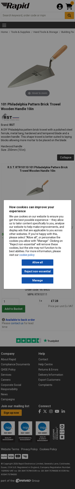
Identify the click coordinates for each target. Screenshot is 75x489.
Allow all (37, 262)
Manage (37, 280)
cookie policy (27, 254)
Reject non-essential (37, 271)
